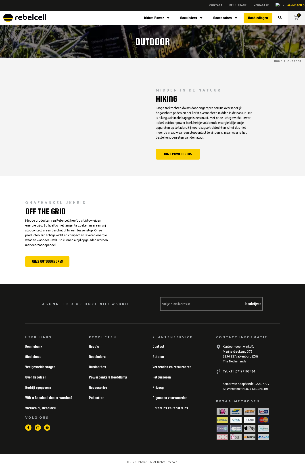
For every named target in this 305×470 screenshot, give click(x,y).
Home (278, 61)
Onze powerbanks (178, 154)
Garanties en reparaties (170, 408)
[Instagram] (38, 427)
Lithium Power (153, 18)
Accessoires (222, 18)
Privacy (158, 387)
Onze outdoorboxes (47, 261)
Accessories (98, 387)
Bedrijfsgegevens (38, 387)
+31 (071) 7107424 (241, 371)
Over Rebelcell (35, 377)
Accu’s (94, 346)
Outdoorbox (97, 367)
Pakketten (96, 398)
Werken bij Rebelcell (40, 408)
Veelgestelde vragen (40, 367)
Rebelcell (143, 461)
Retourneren (161, 377)
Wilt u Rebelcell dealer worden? (48, 398)
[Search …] (280, 18)
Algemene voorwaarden (169, 398)
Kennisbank (238, 5)
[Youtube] (47, 427)
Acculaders (188, 18)
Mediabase (261, 5)
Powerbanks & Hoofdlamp (108, 377)
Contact (216, 5)
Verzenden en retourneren (171, 367)
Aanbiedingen (258, 18)
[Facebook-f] (28, 427)
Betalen (158, 357)
